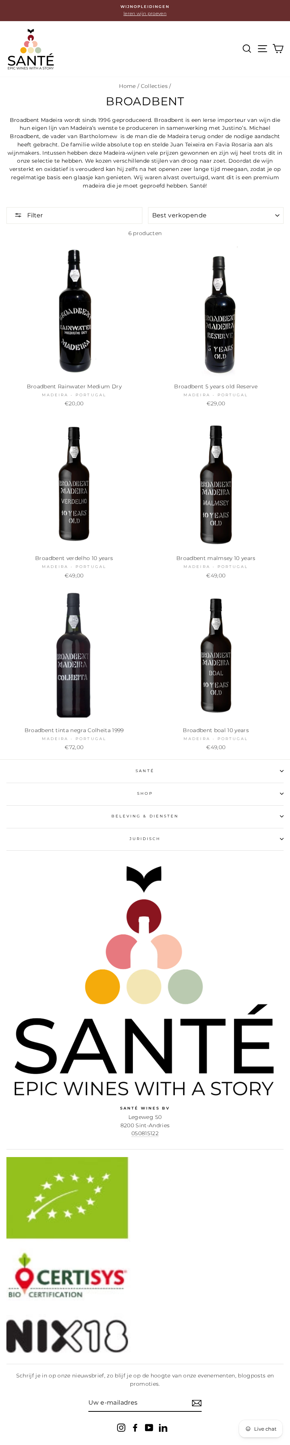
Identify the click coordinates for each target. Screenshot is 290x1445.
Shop (145, 793)
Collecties (154, 86)
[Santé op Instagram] (121, 1427)
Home (127, 86)
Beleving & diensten (145, 816)
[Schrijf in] (197, 1403)
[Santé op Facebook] (135, 1427)
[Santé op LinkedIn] (163, 1427)
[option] (145, 10)
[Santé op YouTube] (149, 1427)
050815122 (145, 1133)
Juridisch (145, 838)
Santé (145, 770)
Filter (34, 215)
